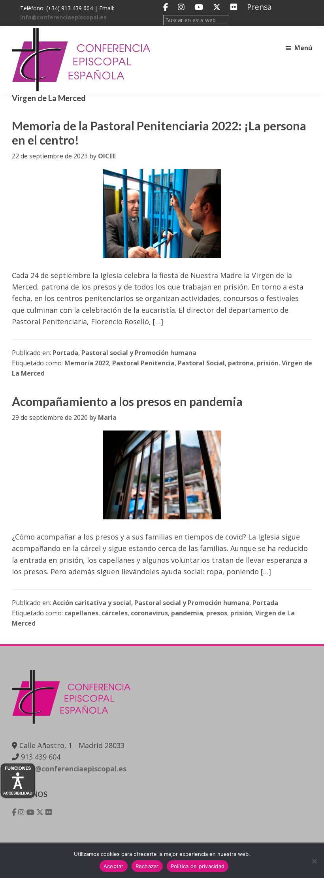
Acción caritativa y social (92, 602)
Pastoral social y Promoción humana (138, 352)
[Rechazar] (314, 861)
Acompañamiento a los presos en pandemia (127, 401)
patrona (241, 363)
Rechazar (147, 866)
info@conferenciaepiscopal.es (63, 17)
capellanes (81, 613)
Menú (303, 47)
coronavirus (149, 613)
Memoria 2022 (86, 363)
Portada (65, 352)
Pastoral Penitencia (143, 363)
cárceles (115, 613)
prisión (268, 363)
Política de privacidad (198, 866)
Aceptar (114, 866)
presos (216, 613)
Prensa (259, 7)
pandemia (187, 613)
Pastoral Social (201, 363)
